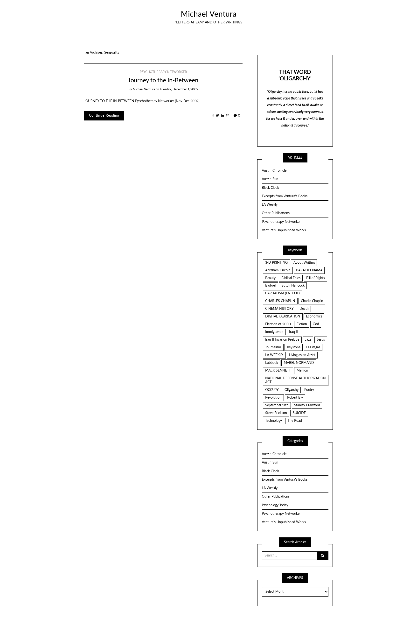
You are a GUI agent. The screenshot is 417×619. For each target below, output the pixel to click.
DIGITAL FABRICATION (282, 316)
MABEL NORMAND (299, 363)
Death (304, 308)
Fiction (302, 324)
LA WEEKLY (274, 355)
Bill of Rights (315, 278)
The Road (295, 420)
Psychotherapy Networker (163, 72)
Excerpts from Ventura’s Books (284, 196)
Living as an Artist (302, 355)
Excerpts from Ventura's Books (284, 479)
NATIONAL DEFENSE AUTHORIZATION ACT (295, 380)
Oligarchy (292, 390)
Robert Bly (295, 397)
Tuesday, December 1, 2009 (179, 89)
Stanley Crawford (307, 405)
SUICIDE (299, 413)
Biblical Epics (290, 278)
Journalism (273, 347)
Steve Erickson (276, 413)
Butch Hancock (293, 285)
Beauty (270, 278)
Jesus (321, 339)
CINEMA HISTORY (279, 308)
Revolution (273, 397)
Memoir (302, 370)
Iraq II (293, 332)
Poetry (309, 390)
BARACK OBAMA (309, 270)
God (316, 324)
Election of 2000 (278, 324)
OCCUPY (272, 390)
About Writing (304, 262)
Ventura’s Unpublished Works (284, 230)
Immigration (274, 332)
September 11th (276, 405)
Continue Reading (104, 115)
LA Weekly (270, 204)
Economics (314, 316)
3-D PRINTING (276, 262)
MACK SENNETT (278, 370)
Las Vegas (313, 347)
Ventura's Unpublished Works (284, 522)
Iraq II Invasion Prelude (282, 339)
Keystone (293, 347)
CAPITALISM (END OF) (282, 293)
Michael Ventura (208, 14)
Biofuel (270, 285)
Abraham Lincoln (277, 270)
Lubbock (271, 363)
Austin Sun (270, 179)
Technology (273, 420)
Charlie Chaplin (312, 301)
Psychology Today (275, 505)
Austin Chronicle (274, 170)
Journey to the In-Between (163, 80)
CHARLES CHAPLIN (280, 301)
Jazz (308, 339)
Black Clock (270, 188)
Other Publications (276, 213)
